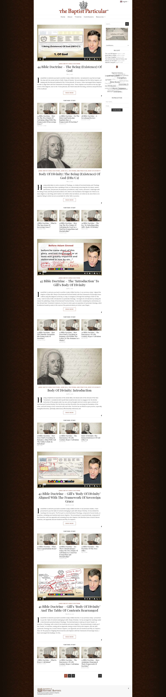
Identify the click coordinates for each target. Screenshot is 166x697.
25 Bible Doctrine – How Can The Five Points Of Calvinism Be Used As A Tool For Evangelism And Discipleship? (68, 227)
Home (63, 17)
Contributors (89, 17)
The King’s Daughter (110, 57)
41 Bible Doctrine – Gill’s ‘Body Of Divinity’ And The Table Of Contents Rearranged (69, 608)
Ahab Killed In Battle (110, 55)
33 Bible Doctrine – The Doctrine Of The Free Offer (90, 549)
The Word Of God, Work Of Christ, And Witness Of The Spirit (116, 59)
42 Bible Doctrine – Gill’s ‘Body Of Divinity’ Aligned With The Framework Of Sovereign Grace (69, 497)
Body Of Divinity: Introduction (70, 390)
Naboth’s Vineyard (110, 62)
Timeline (78, 17)
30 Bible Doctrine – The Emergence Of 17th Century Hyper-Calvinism (91, 334)
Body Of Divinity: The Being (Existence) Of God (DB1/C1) (69, 176)
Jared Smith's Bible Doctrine (69, 63)
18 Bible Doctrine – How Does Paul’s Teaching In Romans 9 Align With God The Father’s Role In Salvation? (46, 440)
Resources (100, 17)
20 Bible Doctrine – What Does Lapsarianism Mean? (47, 548)
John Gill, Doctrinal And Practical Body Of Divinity (81, 171)
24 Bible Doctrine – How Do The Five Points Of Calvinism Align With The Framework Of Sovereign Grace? (46, 120)
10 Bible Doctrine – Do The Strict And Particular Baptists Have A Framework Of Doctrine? (69, 119)
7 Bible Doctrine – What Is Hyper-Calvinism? (46, 661)
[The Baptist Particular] (83, 7)
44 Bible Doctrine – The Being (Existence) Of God (69, 69)
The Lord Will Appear (111, 53)
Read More (70, 93)
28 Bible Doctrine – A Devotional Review (89, 117)
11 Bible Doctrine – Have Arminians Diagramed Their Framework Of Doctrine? (90, 663)
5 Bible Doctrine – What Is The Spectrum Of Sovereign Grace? (46, 225)
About (70, 17)
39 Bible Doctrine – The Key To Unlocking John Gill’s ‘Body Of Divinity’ (90, 225)
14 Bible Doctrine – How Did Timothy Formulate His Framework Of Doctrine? (46, 335)
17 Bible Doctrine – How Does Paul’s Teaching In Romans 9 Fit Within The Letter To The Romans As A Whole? (69, 336)
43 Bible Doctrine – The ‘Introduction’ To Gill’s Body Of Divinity (69, 283)
